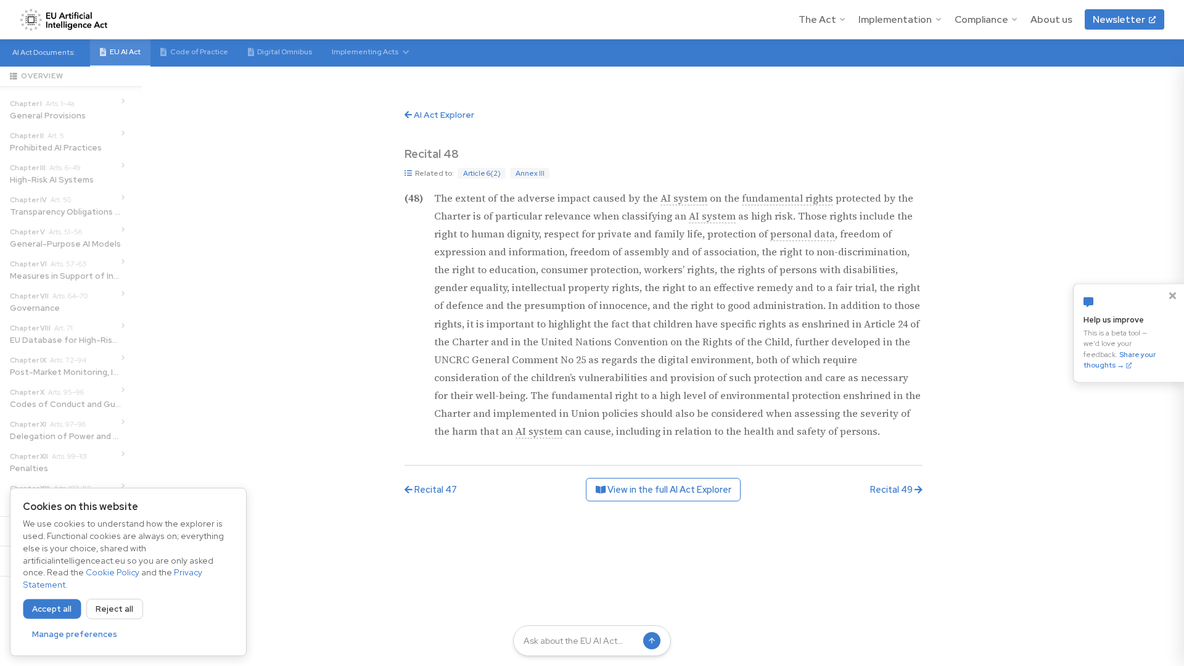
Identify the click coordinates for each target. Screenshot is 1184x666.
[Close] (1172, 295)
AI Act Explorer (443, 114)
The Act (817, 19)
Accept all (52, 609)
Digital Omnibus (284, 52)
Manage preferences (74, 634)
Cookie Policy (112, 572)
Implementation (895, 19)
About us (1051, 19)
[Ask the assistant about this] (474, 154)
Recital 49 (892, 489)
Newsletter (1119, 19)
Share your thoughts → (1119, 360)
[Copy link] (492, 154)
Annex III (530, 173)
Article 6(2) (482, 173)
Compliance (981, 19)
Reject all (114, 609)
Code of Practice (199, 52)
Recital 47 (435, 489)
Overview (42, 76)
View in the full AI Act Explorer (668, 489)
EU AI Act (125, 52)
